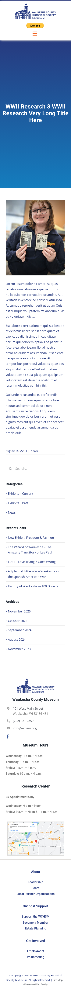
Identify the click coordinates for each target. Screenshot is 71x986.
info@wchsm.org (25, 728)
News (34, 451)
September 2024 (19, 630)
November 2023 (19, 649)
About (35, 872)
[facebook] (8, 737)
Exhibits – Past (18, 503)
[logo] (35, 5)
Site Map (58, 980)
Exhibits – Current (20, 493)
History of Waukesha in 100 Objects (33, 586)
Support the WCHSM (35, 916)
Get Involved (35, 941)
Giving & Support (35, 906)
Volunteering (35, 957)
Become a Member (35, 922)
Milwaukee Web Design (35, 984)
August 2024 (17, 639)
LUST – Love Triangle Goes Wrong (32, 562)
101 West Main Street (28, 708)
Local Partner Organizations (35, 894)
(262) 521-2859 (23, 721)
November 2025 (19, 611)
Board (35, 888)
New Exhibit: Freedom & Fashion (31, 538)
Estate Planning (35, 928)
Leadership (35, 882)
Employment (35, 951)
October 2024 (17, 621)
